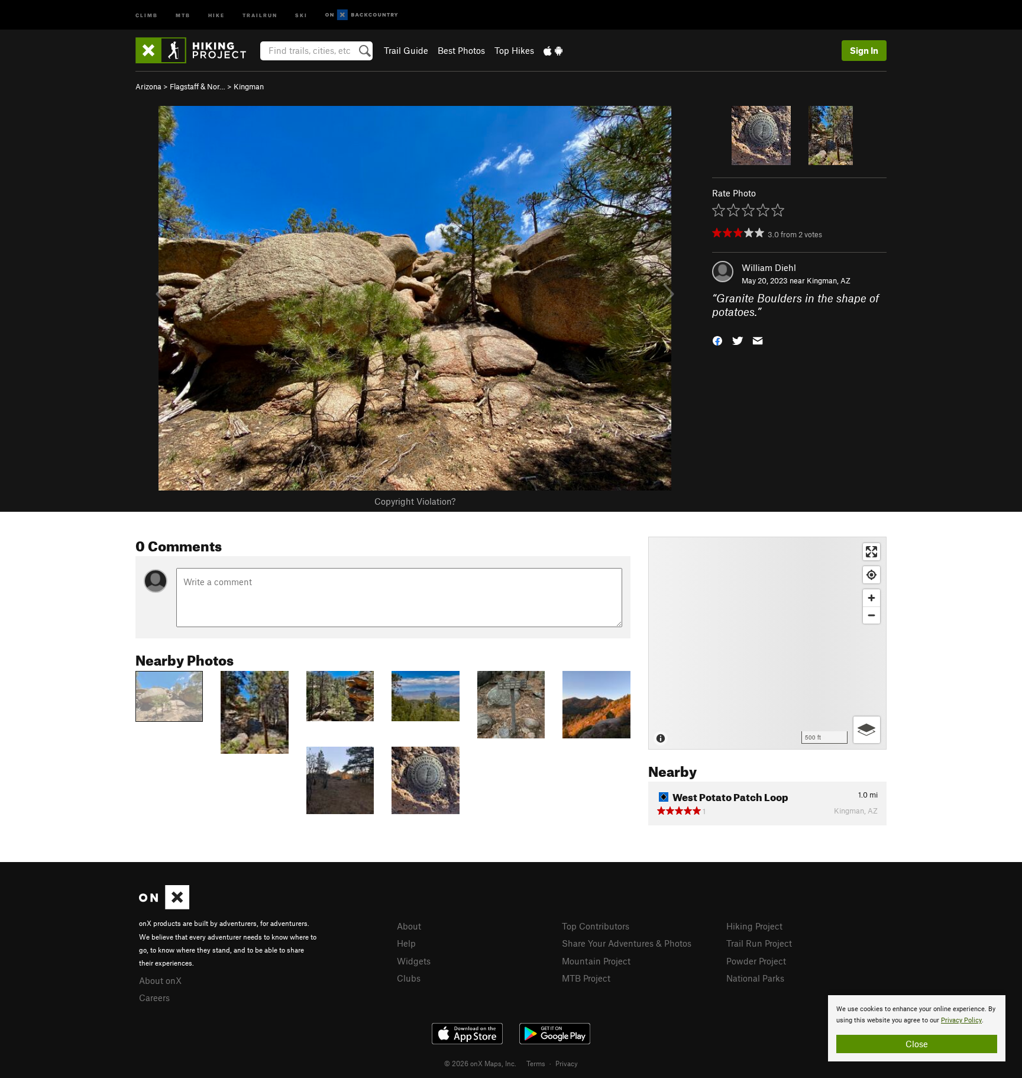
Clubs (409, 978)
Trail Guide (406, 50)
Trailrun (259, 14)
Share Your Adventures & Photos (626, 943)
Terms (535, 1063)
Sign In (864, 50)
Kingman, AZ (828, 280)
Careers (154, 997)
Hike (216, 14)
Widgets (414, 961)
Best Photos (461, 50)
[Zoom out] (871, 615)
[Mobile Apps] (553, 50)
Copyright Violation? (414, 501)
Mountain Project (596, 961)
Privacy (566, 1063)
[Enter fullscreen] (871, 551)
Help (406, 943)
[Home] (196, 50)
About (409, 926)
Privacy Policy (961, 1020)
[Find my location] (871, 574)
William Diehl (769, 267)
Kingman (249, 86)
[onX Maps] (164, 906)
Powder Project (756, 961)
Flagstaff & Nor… (197, 86)
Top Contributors (595, 926)
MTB (183, 14)
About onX (160, 980)
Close (916, 1043)
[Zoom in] (871, 597)
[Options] (866, 729)
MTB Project (586, 978)
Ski (301, 14)
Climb (146, 14)
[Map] (767, 643)
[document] (916, 1028)
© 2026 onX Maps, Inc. (480, 1063)
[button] (717, 339)
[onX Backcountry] (361, 15)
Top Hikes (514, 50)
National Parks (755, 978)
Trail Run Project (759, 943)
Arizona (148, 86)
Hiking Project (754, 926)
